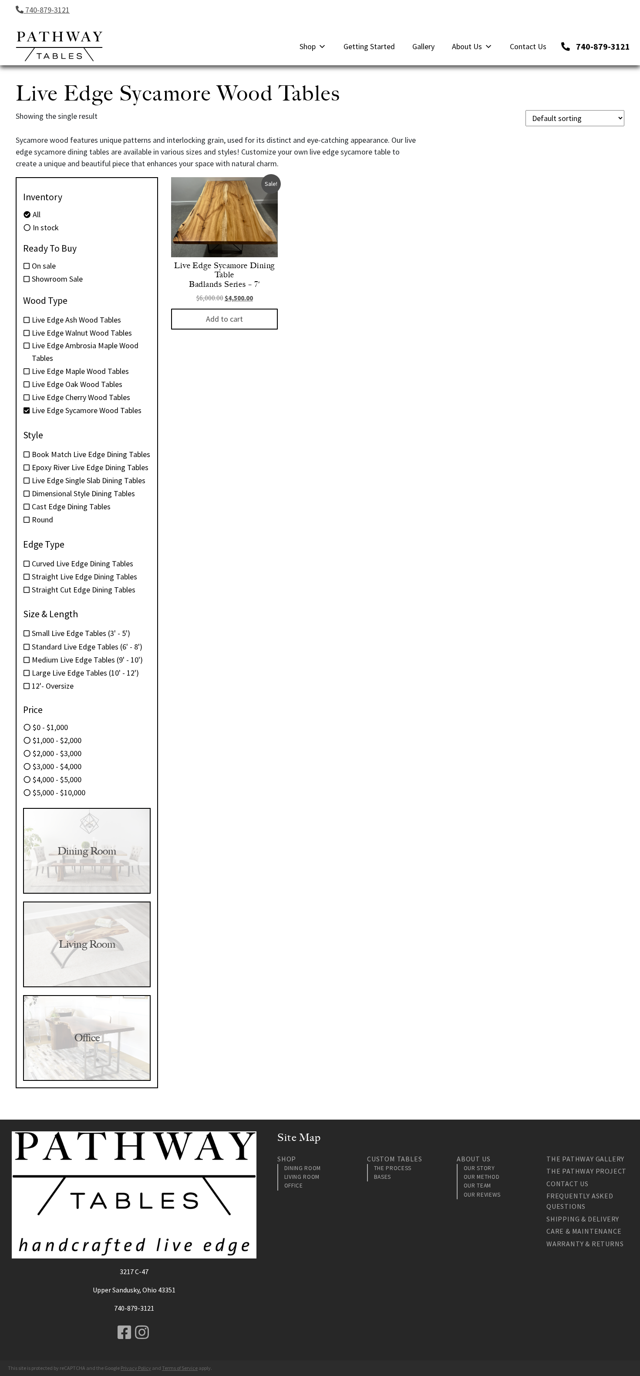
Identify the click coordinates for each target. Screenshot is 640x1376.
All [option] (36, 214)
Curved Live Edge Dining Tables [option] (82, 563)
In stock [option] (46, 227)
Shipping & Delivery (582, 1219)
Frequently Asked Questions (579, 1201)
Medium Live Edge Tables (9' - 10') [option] (87, 660)
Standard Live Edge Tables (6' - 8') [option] (87, 647)
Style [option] (33, 435)
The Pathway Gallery (585, 1158)
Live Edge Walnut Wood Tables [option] (82, 333)
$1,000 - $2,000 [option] (57, 740)
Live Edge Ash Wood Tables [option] (76, 320)
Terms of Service (180, 1368)
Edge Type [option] (43, 544)
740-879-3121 (47, 10)
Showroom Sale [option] (57, 279)
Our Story (479, 1168)
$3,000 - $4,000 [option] (57, 766)
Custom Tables (394, 1158)
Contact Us (528, 46)
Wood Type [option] (45, 300)
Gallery (423, 46)
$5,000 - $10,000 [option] (59, 792)
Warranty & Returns (584, 1243)
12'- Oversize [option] (53, 686)
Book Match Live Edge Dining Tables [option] (91, 454)
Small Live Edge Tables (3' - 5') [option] (81, 633)
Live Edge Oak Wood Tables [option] (77, 384)
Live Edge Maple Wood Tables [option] (80, 371)
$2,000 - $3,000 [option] (57, 753)
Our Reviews (482, 1194)
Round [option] (42, 520)
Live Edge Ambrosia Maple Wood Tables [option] (85, 351)
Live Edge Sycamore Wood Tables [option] (86, 410)
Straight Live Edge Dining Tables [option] (84, 577)
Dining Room (302, 1168)
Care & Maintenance (583, 1231)
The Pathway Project (586, 1171)
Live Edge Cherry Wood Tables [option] (81, 397)
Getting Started (369, 46)
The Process (392, 1168)
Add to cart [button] (224, 319)
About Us (467, 46)
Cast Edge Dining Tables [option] (71, 506)
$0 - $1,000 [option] (50, 727)
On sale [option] (44, 266)
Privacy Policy (136, 1368)
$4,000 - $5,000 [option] (57, 779)
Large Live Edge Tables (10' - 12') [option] (85, 673)
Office (293, 1185)
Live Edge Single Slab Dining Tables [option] (88, 480)
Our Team (477, 1185)
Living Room (302, 1177)
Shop (308, 46)
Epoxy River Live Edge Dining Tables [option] (90, 467)
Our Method (482, 1177)
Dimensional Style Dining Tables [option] (83, 493)
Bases (382, 1177)
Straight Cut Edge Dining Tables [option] (83, 590)
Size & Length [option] (50, 614)
